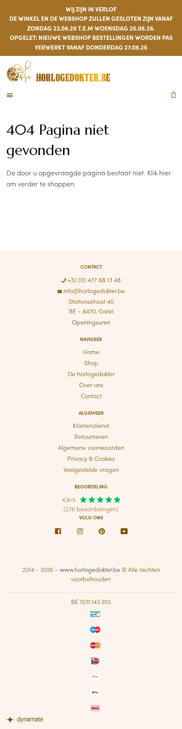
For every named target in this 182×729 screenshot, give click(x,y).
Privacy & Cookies (91, 458)
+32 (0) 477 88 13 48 (93, 279)
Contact (91, 395)
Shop (91, 362)
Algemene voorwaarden (91, 447)
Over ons (91, 384)
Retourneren (91, 436)
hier (165, 172)
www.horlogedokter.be (90, 569)
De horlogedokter (91, 373)
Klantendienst (91, 425)
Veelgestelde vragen (91, 469)
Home (91, 351)
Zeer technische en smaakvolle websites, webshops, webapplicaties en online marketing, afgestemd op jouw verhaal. (27, 720)
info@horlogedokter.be (93, 290)
